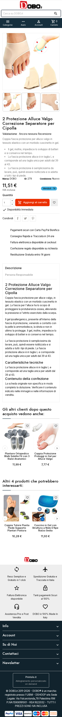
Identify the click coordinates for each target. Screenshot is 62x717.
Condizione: (46, 179)
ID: (25, 179)
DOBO (13, 178)
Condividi (18, 218)
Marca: (5, 179)
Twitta (25, 218)
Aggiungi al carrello (32, 203)
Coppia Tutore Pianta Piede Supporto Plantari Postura (16, 528)
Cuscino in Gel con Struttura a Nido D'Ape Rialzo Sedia (45, 528)
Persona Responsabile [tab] (19, 274)
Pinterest (33, 218)
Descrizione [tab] (13, 268)
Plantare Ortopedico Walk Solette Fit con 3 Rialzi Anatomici (17, 456)
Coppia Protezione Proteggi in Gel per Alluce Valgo (45, 456)
